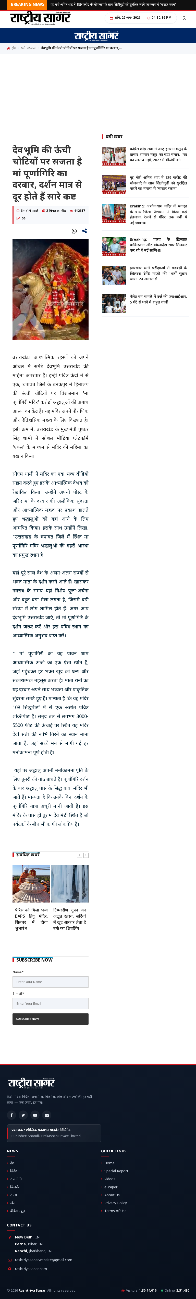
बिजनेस (15, 1187)
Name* (18, 972)
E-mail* (18, 994)
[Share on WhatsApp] (74, 231)
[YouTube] (35, 1115)
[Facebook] (11, 1115)
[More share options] (84, 231)
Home (109, 1163)
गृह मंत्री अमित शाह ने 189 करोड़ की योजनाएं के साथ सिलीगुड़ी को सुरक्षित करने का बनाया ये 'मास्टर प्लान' (113, 5)
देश (12, 1163)
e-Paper (110, 1187)
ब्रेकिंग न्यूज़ (17, 1211)
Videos (109, 1179)
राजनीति (16, 1179)
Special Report (116, 1171)
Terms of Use (115, 1211)
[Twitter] (23, 1115)
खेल (13, 1203)
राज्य (13, 1195)
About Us (112, 1195)
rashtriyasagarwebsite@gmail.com (43, 1260)
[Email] (46, 1115)
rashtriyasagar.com (31, 1269)
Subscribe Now (27, 1019)
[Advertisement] (98, 92)
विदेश (14, 1171)
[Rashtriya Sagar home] (31, 1084)
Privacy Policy (115, 1203)
